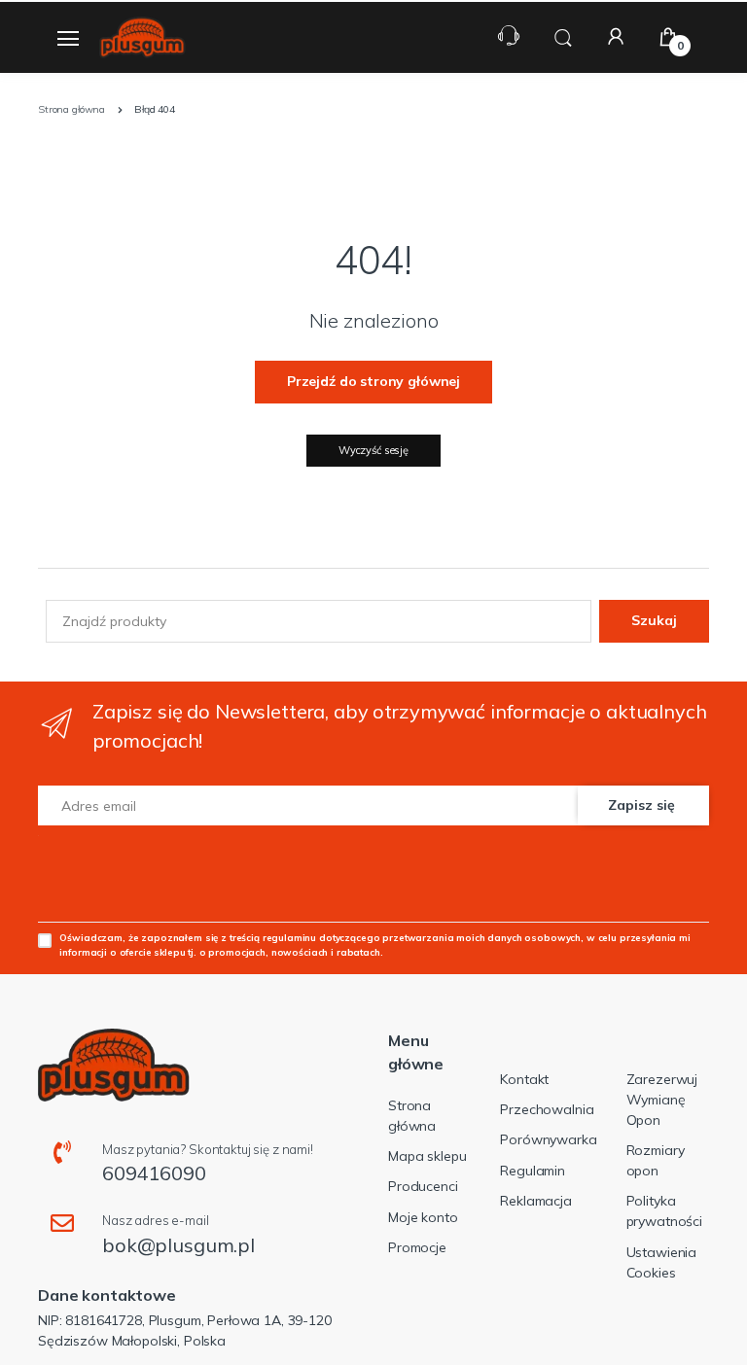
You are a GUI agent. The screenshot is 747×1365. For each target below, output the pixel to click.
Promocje (417, 1247)
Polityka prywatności (664, 1211)
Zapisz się (641, 805)
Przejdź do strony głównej (373, 381)
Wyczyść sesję (373, 450)
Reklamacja (536, 1200)
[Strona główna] (142, 37)
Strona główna (412, 1116)
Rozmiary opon (655, 1160)
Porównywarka (548, 1139)
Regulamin (532, 1170)
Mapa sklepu (427, 1156)
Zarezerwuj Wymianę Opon (662, 1099)
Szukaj (654, 620)
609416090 (154, 1173)
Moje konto (423, 1217)
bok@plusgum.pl (178, 1245)
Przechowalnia (546, 1109)
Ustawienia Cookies (661, 1262)
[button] (563, 35)
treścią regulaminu (273, 937)
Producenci (423, 1186)
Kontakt (524, 1079)
